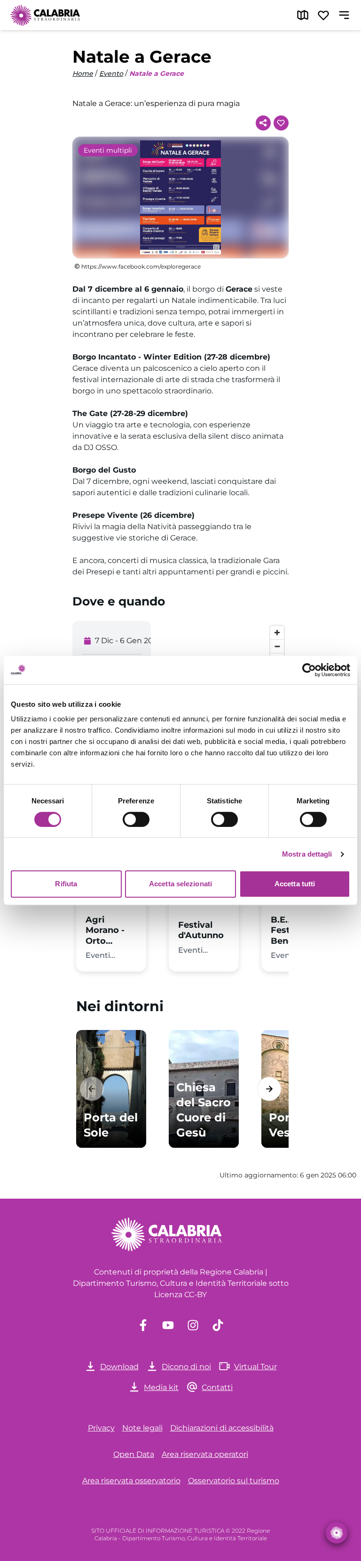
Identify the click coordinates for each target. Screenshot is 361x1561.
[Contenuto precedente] (92, 1089)
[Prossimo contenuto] (269, 1089)
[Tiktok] (218, 1325)
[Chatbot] (336, 1532)
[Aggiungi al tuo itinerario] (281, 123)
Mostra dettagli (307, 854)
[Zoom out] (277, 646)
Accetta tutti (295, 884)
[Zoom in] (277, 632)
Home (82, 73)
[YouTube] (168, 1325)
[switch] (136, 819)
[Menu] (344, 15)
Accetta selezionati (180, 884)
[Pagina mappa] (302, 15)
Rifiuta (66, 884)
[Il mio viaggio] (323, 15)
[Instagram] (193, 1325)
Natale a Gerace (156, 73)
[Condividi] (263, 123)
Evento (111, 73)
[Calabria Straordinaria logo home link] (45, 15)
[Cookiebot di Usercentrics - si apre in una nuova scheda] (309, 670)
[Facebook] (143, 1325)
